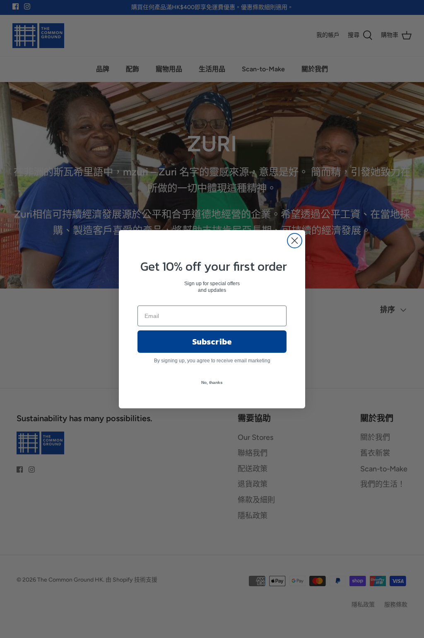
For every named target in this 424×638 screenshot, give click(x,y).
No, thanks (212, 382)
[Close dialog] (294, 240)
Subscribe (212, 341)
